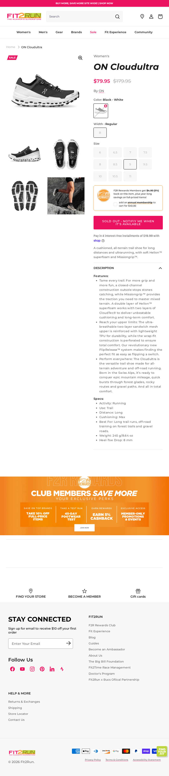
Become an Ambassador (107, 649)
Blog (92, 637)
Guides (94, 643)
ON (101, 91)
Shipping (15, 708)
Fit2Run (27, 762)
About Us (95, 655)
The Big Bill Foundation (106, 661)
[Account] (151, 16)
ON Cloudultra (31, 47)
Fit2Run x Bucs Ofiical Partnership (114, 679)
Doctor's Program (102, 673)
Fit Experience (99, 631)
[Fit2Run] (24, 16)
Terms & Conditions (117, 759)
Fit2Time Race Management (110, 667)
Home (10, 47)
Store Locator (18, 714)
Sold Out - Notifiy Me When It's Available (128, 222)
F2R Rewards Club (102, 625)
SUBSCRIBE (68, 643)
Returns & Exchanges (24, 702)
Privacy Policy (93, 759)
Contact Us (16, 720)
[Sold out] (101, 111)
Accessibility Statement (147, 759)
